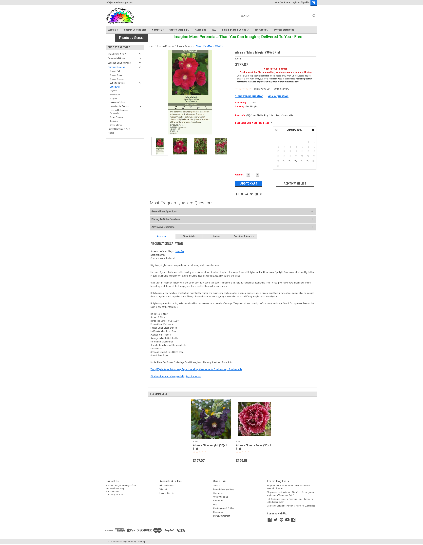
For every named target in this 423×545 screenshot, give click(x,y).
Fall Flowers (115, 94)
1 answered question (249, 96)
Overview (161, 236)
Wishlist (163, 489)
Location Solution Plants (120, 62)
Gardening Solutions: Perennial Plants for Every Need (291, 506)
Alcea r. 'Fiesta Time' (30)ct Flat (253, 447)
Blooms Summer (117, 79)
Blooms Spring (116, 75)
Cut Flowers (115, 87)
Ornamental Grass (116, 58)
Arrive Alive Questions (163, 227)
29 (308, 161)
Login (294, 2)
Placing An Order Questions (166, 219)
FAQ (214, 29)
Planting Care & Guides (234, 29)
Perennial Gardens (116, 67)
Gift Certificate (282, 2)
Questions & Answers (244, 236)
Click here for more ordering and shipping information (176, 376)
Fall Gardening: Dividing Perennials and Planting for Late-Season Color (290, 500)
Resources (260, 29)
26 (289, 161)
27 (295, 161)
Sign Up (305, 2)
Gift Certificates (166, 485)
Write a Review (281, 89)
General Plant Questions (164, 211)
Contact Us (158, 29)
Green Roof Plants (117, 102)
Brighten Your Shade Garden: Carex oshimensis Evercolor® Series (288, 487)
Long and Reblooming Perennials (119, 112)
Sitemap (141, 542)
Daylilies (113, 90)
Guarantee (200, 29)
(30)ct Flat (179, 251)
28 (302, 161)
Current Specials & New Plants (119, 131)
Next (229, 92)
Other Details (189, 236)
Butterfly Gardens (117, 83)
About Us (113, 29)
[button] (131, 38)
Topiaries (114, 121)
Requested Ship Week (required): (253, 123)
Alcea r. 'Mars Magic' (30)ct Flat (209, 46)
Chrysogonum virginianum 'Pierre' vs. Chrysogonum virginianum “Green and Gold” (290, 493)
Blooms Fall (115, 71)
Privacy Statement (284, 29)
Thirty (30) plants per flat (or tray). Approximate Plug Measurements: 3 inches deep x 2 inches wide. (196, 369)
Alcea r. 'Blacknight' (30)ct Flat (210, 447)
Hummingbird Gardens (119, 106)
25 (284, 161)
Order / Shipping (178, 29)
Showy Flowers (116, 117)
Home (151, 46)
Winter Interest (116, 125)
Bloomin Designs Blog (134, 29)
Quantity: (239, 174)
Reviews (216, 236)
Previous (151, 92)
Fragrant (113, 98)
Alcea (195, 442)
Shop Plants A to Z (117, 54)
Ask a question (278, 96)
